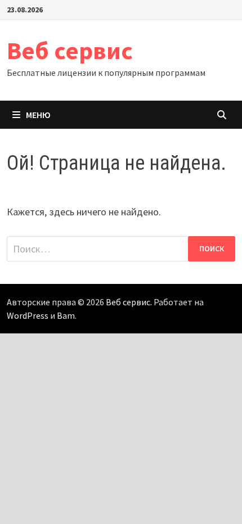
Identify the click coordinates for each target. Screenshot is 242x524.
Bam (66, 315)
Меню (38, 114)
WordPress (27, 315)
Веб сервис (70, 50)
